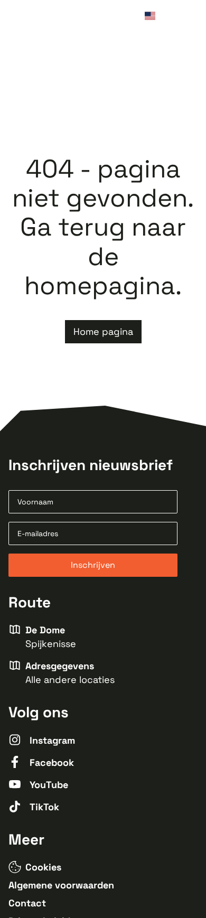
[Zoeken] (170, 17)
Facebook (52, 762)
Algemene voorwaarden (61, 885)
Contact (27, 903)
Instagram (52, 740)
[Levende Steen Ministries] (47, 16)
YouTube (49, 785)
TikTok (44, 807)
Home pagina (103, 331)
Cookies (43, 867)
